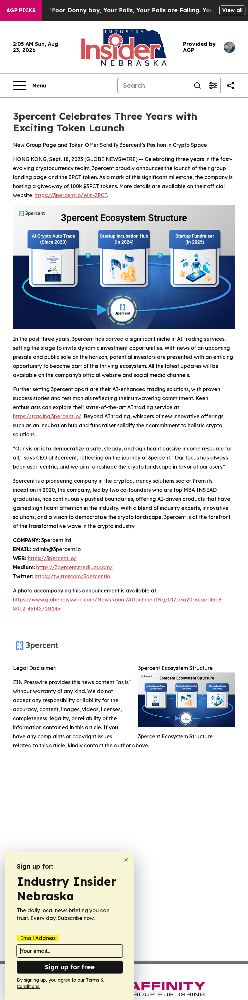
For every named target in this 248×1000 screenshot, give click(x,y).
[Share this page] (230, 85)
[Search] (197, 85)
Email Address (38, 938)
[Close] (126, 860)
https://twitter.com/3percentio (72, 576)
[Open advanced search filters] (213, 85)
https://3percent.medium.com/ (74, 567)
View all (232, 10)
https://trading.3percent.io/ (47, 416)
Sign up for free (70, 967)
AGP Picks (21, 10)
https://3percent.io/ (52, 558)
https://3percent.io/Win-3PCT (71, 195)
